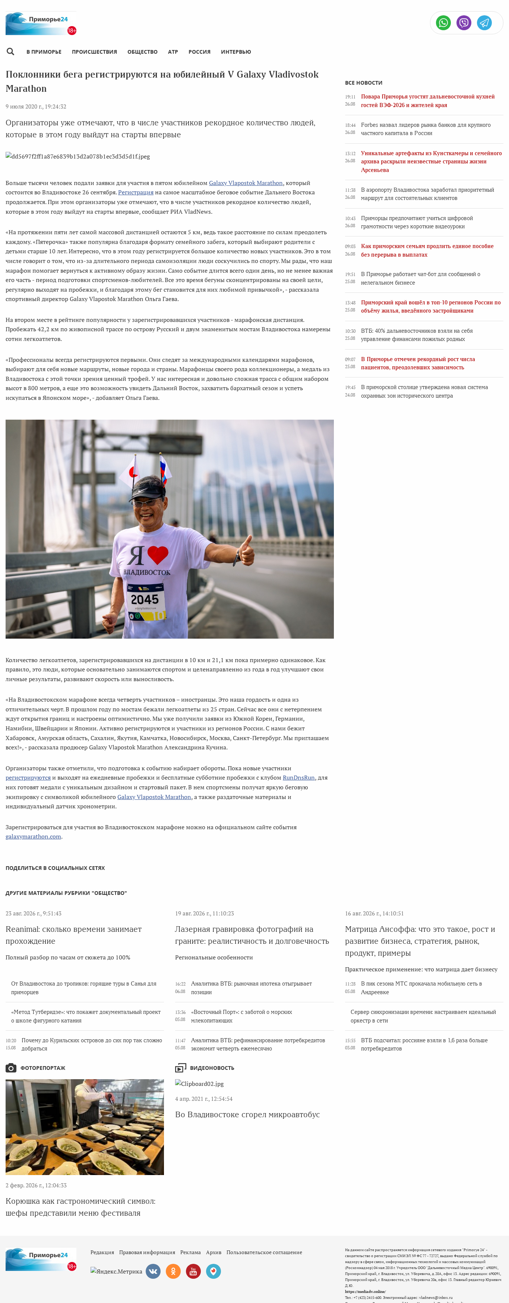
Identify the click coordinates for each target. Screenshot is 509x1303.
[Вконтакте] (153, 1271)
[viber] (463, 22)
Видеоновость (212, 1067)
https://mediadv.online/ (365, 1291)
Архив (213, 1252)
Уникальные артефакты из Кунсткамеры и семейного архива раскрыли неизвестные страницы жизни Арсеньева (431, 161)
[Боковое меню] (10, 51)
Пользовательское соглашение (264, 1252)
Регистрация (136, 192)
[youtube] (193, 1271)
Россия (200, 51)
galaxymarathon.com (33, 836)
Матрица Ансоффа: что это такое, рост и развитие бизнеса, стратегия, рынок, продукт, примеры (420, 941)
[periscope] (213, 1271)
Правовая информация (147, 1252)
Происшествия (94, 51)
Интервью (236, 51)
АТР (173, 51)
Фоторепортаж (42, 1067)
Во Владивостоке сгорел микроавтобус (247, 1114)
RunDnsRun (299, 777)
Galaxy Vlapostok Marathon (246, 183)
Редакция (102, 1252)
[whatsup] (443, 22)
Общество (142, 51)
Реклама (190, 1252)
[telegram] (484, 22)
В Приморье (43, 51)
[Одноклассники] (173, 1271)
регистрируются (28, 777)
